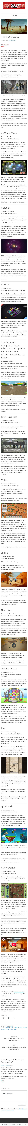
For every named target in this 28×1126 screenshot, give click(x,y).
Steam (7, 1029)
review (3, 1029)
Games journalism (19, 1027)
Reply (2, 1082)
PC (26, 1027)
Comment (22, 1104)
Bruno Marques (5, 1065)
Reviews (10, 1026)
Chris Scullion (9, 1027)
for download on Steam (19, 991)
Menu (15, 15)
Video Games (13, 1029)
